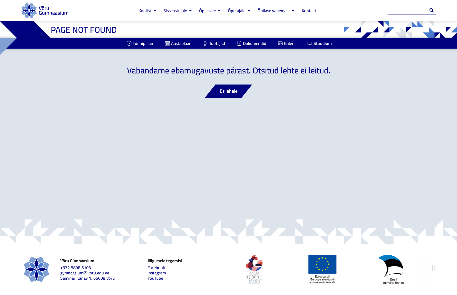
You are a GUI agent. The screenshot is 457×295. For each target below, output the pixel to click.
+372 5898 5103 (75, 267)
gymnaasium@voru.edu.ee (84, 273)
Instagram (157, 273)
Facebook (156, 267)
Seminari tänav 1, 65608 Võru (87, 278)
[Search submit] (431, 10)
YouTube (155, 278)
